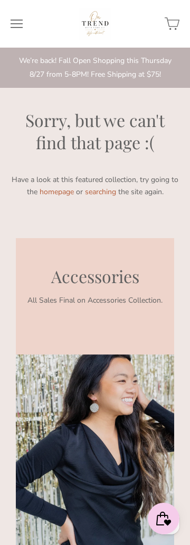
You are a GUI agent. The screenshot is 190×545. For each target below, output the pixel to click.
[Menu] (17, 24)
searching (100, 192)
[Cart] (172, 24)
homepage (57, 192)
